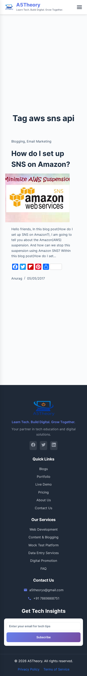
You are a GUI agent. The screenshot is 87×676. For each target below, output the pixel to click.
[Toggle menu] (79, 7)
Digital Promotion (43, 561)
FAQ (43, 568)
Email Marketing (39, 141)
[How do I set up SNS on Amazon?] (37, 198)
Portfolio (43, 477)
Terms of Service (56, 669)
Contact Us (43, 508)
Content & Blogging (43, 537)
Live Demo (43, 484)
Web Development (44, 529)
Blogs (43, 469)
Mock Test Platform (44, 545)
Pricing (43, 492)
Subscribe (43, 637)
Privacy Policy (28, 669)
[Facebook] (33, 445)
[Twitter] (43, 445)
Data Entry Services (43, 553)
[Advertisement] (43, 44)
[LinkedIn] (53, 445)
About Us (43, 500)
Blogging (18, 141)
